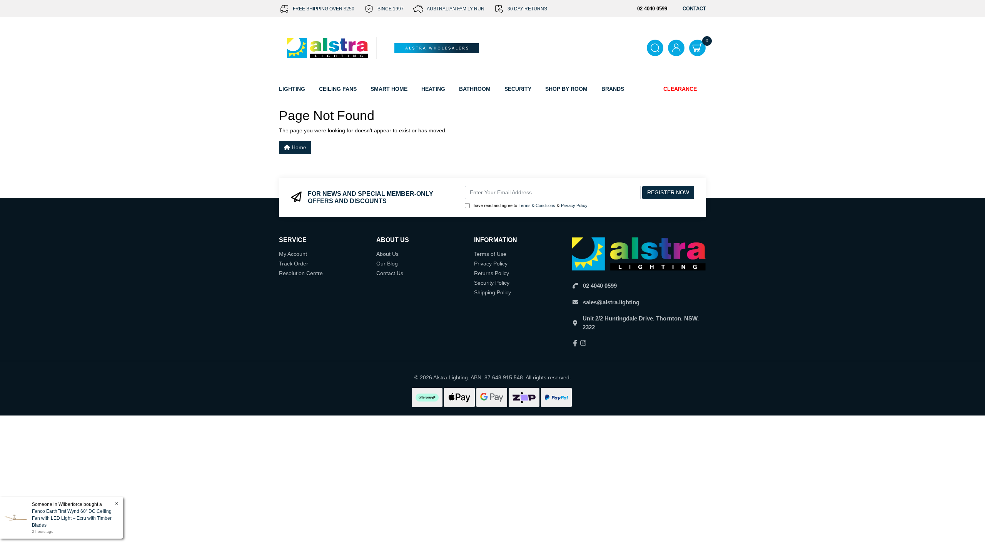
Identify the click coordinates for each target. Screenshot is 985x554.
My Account (293, 254)
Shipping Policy (492, 292)
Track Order (293, 263)
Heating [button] (433, 89)
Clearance (680, 89)
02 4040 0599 (600, 285)
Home (298, 147)
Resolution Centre (301, 273)
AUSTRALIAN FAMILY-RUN (455, 9)
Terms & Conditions (537, 205)
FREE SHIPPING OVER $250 (323, 9)
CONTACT (694, 9)
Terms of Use (490, 254)
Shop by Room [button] (566, 89)
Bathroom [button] (475, 89)
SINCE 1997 (390, 9)
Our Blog (387, 263)
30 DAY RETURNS (527, 9)
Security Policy (491, 283)
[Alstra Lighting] (328, 48)
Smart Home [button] (389, 89)
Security (517, 89)
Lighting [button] (292, 89)
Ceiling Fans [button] (338, 89)
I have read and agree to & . (530, 205)
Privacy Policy (574, 205)
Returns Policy (491, 273)
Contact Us (389, 273)
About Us (387, 254)
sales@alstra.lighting (611, 302)
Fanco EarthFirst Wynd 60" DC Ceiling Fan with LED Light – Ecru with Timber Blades (72, 518)
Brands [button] (612, 89)
